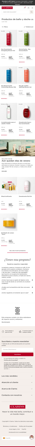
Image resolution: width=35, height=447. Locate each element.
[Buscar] (31, 12)
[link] (12, 58)
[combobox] (17, 442)
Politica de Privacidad (11, 364)
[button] (4, 22)
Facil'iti (24, 433)
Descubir (4, 171)
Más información (6, 322)
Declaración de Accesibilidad (17, 436)
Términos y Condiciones (10, 430)
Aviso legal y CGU (14, 433)
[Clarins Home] (7, 7)
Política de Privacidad (25, 430)
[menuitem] (25, 8)
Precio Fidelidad (11, 58)
